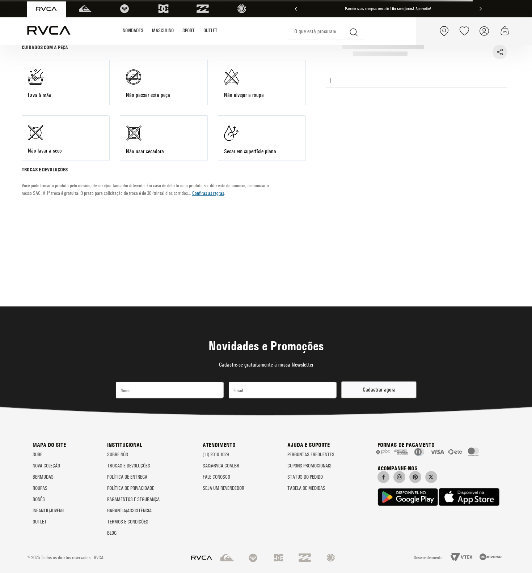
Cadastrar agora (379, 389)
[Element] (241, 8)
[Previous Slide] (296, 9)
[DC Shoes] (163, 8)
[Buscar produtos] (354, 31)
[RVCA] (46, 9)
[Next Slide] (481, 9)
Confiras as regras (208, 193)
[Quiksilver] (85, 8)
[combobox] (325, 31)
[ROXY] (124, 8)
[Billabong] (202, 8)
